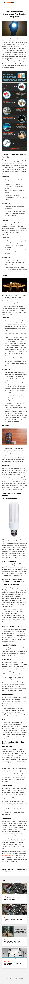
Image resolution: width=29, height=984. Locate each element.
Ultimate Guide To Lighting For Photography (12, 963)
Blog (5, 896)
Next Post (22, 870)
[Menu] (2, 2)
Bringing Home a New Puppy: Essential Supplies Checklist (12, 942)
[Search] (26, 2)
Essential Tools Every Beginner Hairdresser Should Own (13, 898)
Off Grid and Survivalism (14, 9)
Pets (5, 939)
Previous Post (7, 870)
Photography (7, 961)
